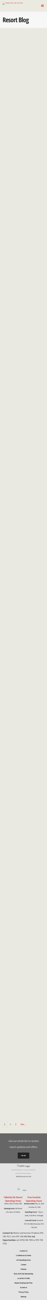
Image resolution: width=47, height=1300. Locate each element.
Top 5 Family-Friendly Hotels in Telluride (19, 473)
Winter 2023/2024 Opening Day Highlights (22, 173)
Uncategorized (14, 292)
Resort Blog (22, 124)
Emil (12, 124)
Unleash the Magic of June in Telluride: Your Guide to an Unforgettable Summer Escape (23, 808)
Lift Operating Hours (23, 1260)
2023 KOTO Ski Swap (22, 258)
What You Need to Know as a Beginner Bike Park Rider (21, 684)
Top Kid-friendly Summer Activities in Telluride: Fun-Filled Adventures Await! (23, 942)
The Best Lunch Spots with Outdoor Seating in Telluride (23, 576)
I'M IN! (23, 1156)
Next (23, 1124)
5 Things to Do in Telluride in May (22, 1054)
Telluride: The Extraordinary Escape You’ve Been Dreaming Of (23, 356)
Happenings (22, 222)
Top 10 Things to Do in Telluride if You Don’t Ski (21, 69)
